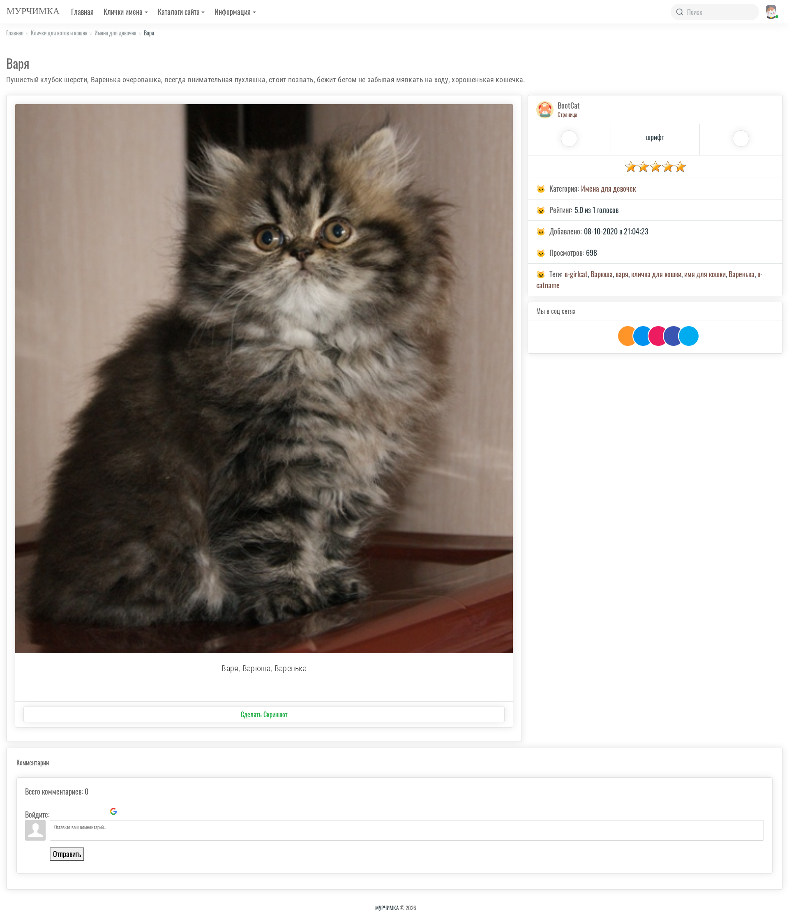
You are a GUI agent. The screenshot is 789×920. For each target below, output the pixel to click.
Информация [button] (233, 11)
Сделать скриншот (264, 714)
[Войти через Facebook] (85, 811)
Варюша (602, 274)
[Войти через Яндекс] (99, 811)
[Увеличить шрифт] (569, 138)
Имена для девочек (115, 32)
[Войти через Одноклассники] (127, 811)
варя (622, 274)
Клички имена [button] (123, 11)
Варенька (741, 274)
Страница (567, 114)
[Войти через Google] (113, 811)
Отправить (67, 853)
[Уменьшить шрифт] (741, 138)
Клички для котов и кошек (59, 32)
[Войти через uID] (57, 811)
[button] (770, 12)
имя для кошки (705, 274)
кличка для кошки (656, 274)
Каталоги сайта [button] (179, 11)
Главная (82, 11)
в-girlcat (576, 274)
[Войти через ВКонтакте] (71, 811)
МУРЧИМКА (387, 908)
